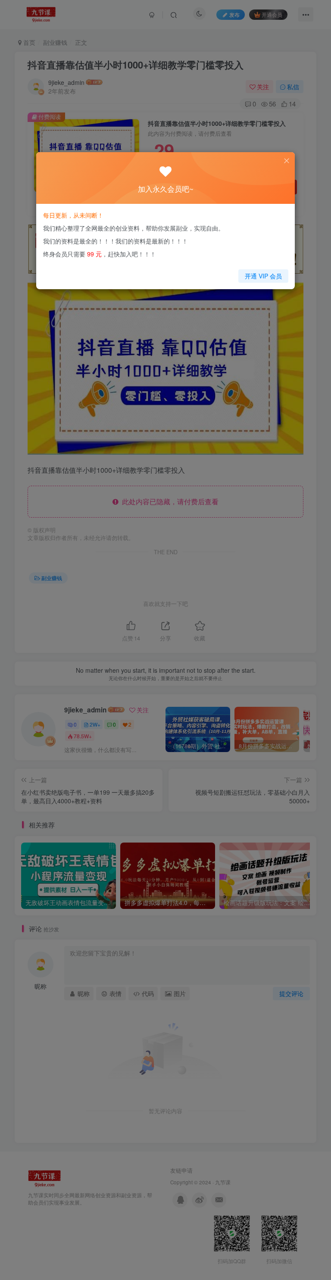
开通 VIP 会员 (263, 276)
